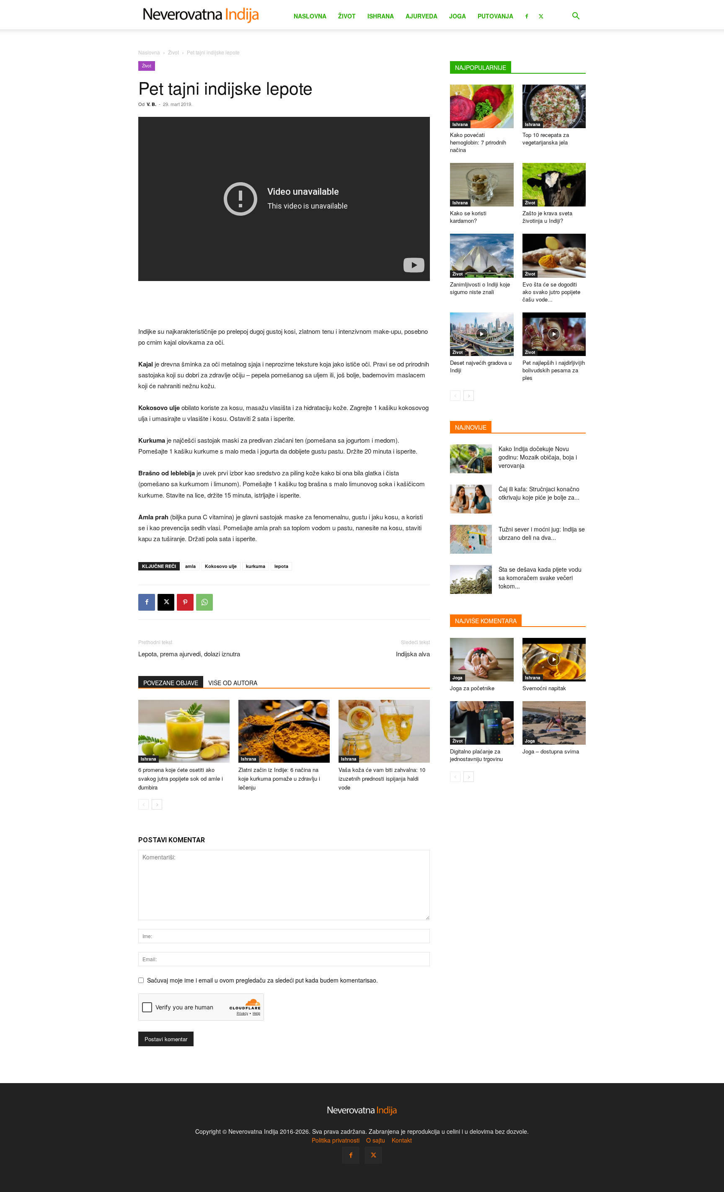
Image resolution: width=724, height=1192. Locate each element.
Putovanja (495, 16)
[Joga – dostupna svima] (554, 723)
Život (347, 16)
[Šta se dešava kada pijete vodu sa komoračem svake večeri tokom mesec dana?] (471, 579)
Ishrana (380, 16)
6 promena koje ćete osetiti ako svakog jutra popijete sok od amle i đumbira (180, 778)
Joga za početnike (472, 688)
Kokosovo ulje (221, 566)
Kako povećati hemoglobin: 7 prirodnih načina (478, 142)
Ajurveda (421, 16)
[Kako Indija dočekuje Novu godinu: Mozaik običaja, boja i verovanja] (471, 458)
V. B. (151, 104)
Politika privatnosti (335, 1140)
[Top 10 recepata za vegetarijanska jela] (554, 106)
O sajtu (375, 1140)
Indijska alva (413, 653)
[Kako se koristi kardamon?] (482, 184)
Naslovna (310, 16)
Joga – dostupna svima (550, 751)
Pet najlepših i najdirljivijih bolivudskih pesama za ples (553, 370)
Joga (457, 16)
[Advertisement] (284, 304)
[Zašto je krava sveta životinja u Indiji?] (554, 184)
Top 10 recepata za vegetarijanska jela (545, 138)
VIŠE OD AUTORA (232, 683)
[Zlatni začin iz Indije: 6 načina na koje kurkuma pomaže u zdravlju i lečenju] (284, 731)
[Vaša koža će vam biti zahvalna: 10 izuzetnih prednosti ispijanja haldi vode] (384, 731)
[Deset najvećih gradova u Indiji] (482, 334)
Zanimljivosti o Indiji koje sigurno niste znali (480, 288)
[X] (541, 15)
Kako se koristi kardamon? (468, 216)
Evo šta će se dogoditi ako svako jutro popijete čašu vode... (551, 291)
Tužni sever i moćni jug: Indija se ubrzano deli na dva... (542, 533)
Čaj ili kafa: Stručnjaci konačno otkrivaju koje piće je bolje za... (539, 493)
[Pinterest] (185, 602)
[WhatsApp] (204, 602)
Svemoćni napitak (544, 688)
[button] (576, 17)
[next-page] (157, 804)
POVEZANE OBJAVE (170, 683)
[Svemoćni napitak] (554, 659)
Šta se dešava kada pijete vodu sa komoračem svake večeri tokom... (540, 577)
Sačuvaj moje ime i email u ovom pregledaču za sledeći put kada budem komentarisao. (262, 980)
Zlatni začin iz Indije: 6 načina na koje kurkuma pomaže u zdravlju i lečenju (279, 778)
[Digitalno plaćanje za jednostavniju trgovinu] (482, 723)
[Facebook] (526, 15)
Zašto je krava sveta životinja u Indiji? (547, 216)
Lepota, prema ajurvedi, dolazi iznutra (189, 653)
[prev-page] (143, 804)
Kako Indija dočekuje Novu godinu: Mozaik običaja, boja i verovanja (538, 457)
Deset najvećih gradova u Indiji (481, 366)
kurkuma (255, 566)
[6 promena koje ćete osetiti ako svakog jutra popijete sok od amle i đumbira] (184, 731)
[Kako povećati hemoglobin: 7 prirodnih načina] (482, 106)
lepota (281, 566)
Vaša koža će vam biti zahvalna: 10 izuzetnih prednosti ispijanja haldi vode (382, 778)
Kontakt (402, 1140)
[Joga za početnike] (482, 659)
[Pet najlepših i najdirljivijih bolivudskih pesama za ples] (554, 334)
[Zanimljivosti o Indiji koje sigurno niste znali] (482, 255)
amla (190, 566)
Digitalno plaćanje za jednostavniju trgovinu (476, 755)
